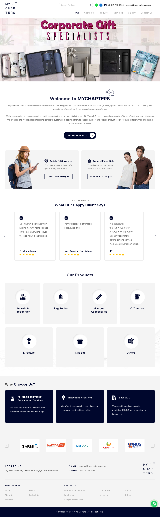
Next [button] (155, 236)
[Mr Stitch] (11, 8)
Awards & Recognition (74, 490)
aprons (113, 105)
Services (118, 13)
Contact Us (146, 13)
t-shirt (99, 105)
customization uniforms (95, 109)
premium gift (16, 120)
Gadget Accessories (73, 500)
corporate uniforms (80, 105)
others (128, 495)
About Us (89, 13)
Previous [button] (4, 236)
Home (76, 13)
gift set (128, 490)
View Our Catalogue (58, 176)
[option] (35, 236)
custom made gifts (139, 116)
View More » (22, 316)
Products (104, 13)
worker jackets (127, 105)
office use (105, 490)
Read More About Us (77, 135)
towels (106, 105)
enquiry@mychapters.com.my (93, 466)
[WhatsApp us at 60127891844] (154, 504)
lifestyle (104, 495)
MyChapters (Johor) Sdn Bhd (21, 105)
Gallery (132, 13)
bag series (69, 495)
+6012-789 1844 (116, 5)
